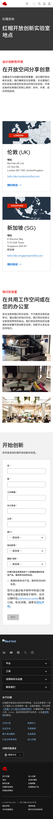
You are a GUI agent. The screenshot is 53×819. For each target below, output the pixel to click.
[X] (25, 653)
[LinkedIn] (4, 653)
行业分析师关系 (9, 739)
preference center (28, 598)
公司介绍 (6, 723)
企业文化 (6, 728)
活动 (4, 780)
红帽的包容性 (7, 787)
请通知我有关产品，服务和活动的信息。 (28, 582)
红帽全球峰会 (7, 790)
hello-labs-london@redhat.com (23, 176)
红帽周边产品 (33, 787)
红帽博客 (31, 783)
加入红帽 (32, 739)
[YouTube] (11, 653)
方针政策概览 (7, 809)
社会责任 (32, 734)
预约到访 (12, 185)
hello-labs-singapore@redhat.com (25, 255)
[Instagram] (32, 653)
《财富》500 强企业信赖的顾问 (16, 709)
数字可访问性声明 (35, 809)
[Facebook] (18, 653)
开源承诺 (32, 728)
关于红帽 (5, 776)
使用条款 (31, 806)
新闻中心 (32, 723)
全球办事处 (32, 780)
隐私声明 (5, 806)
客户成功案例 (8, 734)
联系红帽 (5, 783)
